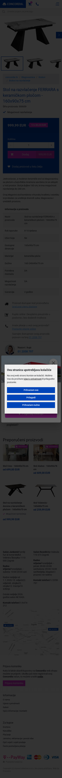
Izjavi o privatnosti (33, 379)
